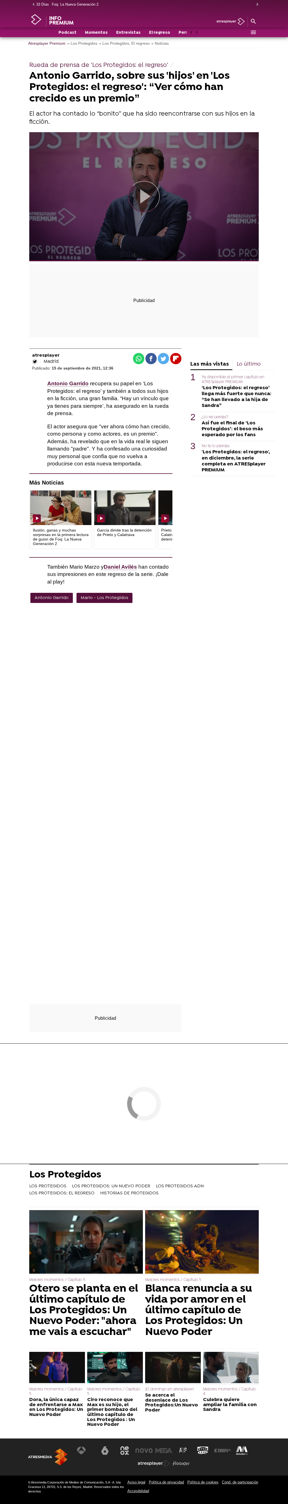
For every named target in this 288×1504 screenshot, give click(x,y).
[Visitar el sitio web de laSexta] (104, 1450)
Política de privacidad (166, 1482)
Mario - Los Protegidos (104, 598)
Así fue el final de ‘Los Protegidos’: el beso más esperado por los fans (232, 429)
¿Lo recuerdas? (215, 417)
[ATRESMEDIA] (48, 1456)
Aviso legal (136, 1482)
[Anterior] (32, 4)
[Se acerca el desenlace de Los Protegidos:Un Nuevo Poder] (173, 1368)
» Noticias (160, 43)
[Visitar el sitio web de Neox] (124, 1450)
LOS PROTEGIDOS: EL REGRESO (61, 1193)
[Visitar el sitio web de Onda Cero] (202, 1450)
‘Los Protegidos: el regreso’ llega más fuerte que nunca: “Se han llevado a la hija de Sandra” (236, 397)
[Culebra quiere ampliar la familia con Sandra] (231, 1368)
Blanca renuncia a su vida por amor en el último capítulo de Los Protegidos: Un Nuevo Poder (198, 1311)
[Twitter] (35, 361)
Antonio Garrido (52, 598)
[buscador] (253, 21)
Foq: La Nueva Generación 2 (75, 4)
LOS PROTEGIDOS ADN (180, 1186)
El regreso (159, 32)
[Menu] (253, 32)
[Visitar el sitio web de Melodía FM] (241, 1450)
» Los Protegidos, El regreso (124, 43)
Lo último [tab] (249, 364)
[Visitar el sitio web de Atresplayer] (154, 1463)
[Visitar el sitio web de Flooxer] (181, 1463)
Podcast (67, 32)
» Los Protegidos (82, 43)
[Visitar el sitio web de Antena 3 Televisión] (85, 1450)
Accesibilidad (138, 1491)
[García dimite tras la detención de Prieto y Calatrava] (125, 507)
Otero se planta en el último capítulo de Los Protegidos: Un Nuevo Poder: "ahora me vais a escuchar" (83, 1311)
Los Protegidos (65, 1175)
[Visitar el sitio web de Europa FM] (222, 1450)
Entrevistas (128, 32)
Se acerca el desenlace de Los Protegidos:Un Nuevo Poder (171, 1403)
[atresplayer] (228, 22)
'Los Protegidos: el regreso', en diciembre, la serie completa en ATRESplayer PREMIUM (236, 461)
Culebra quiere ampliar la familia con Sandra (230, 1404)
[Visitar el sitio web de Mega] (163, 1450)
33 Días (42, 4)
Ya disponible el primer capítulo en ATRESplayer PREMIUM (233, 379)
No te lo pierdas (216, 446)
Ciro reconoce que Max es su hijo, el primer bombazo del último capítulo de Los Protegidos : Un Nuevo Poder (112, 1412)
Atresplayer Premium (47, 43)
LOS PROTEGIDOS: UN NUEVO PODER (111, 1186)
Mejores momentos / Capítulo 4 (229, 1391)
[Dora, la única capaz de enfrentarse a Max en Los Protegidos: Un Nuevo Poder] (57, 1368)
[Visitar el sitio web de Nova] (144, 1450)
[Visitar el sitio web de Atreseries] (183, 1450)
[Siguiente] (256, 4)
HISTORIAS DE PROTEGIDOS (129, 1193)
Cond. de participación (240, 1482)
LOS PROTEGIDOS (47, 1186)
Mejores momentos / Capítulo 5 (57, 1280)
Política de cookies (203, 1482)
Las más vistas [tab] (209, 364)
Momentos (96, 32)
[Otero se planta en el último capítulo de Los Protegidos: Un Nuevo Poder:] (86, 1242)
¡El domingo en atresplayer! (169, 1389)
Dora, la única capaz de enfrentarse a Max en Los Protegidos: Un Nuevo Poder (56, 1407)
